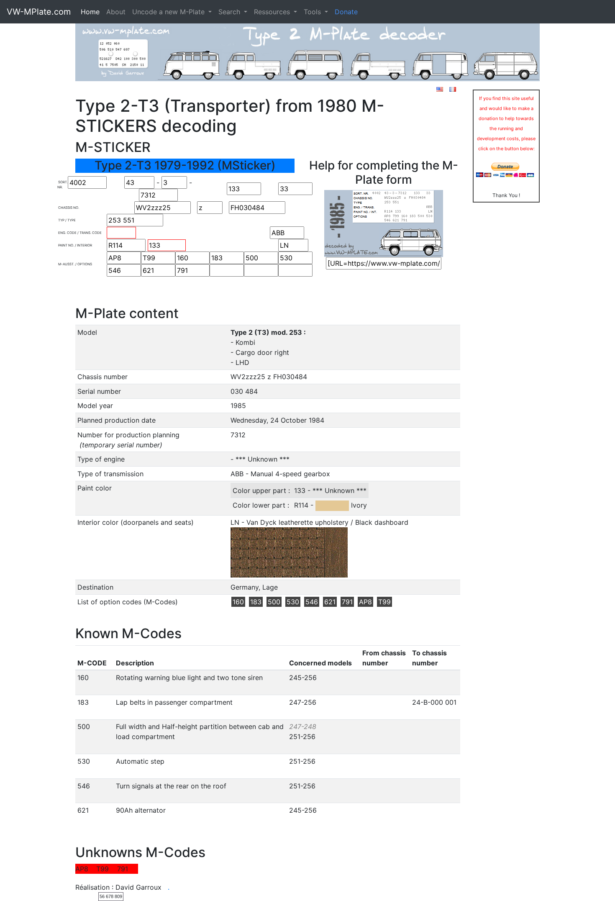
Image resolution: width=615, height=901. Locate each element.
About (116, 12)
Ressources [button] (273, 12)
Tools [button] (313, 12)
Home (90, 12)
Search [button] (230, 12)
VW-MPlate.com (39, 12)
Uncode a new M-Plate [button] (169, 12)
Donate (346, 12)
